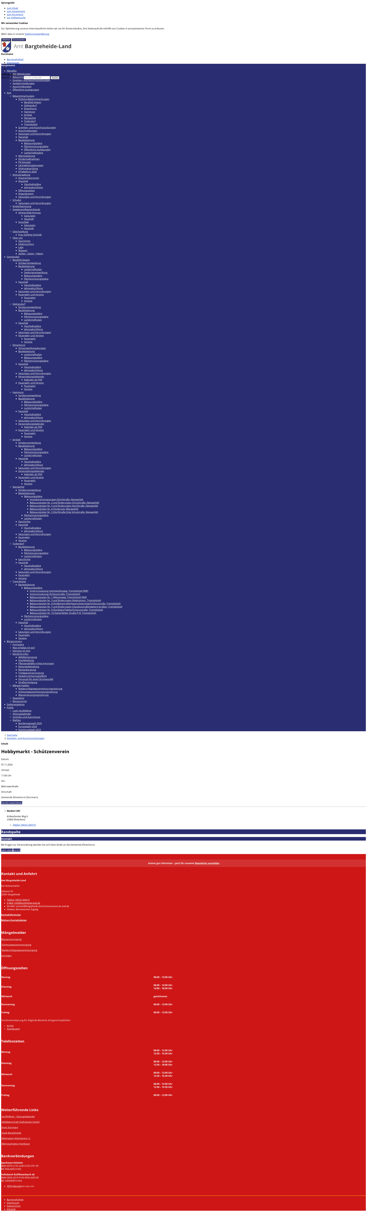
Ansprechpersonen (28, 178)
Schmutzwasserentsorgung (16, 944)
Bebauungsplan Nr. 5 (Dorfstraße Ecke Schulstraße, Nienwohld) (64, 512)
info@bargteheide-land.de (23, 903)
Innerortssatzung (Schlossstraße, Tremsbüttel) (55, 594)
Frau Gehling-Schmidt (30, 234)
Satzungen (29, 215)
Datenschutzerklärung (37, 34)
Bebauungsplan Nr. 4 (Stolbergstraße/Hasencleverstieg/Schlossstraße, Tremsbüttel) (75, 603)
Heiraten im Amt (21, 650)
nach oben (7, 850)
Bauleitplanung (26, 140)
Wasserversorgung (11, 939)
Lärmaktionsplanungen (30, 165)
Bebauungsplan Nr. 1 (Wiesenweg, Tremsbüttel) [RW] (58, 597)
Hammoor (29, 111)
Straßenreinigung (27, 682)
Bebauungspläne (33, 143)
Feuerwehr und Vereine (31, 294)
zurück (16, 850)
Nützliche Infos (21, 654)
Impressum (13, 62)
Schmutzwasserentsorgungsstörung (38, 691)
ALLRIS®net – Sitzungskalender (18, 1116)
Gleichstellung (20, 231)
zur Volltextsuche (16, 17)
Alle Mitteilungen (22, 74)
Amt (9, 92)
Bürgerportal (20, 701)
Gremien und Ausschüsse (26, 717)
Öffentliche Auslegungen (26, 89)
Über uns (18, 237)
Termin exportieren (11, 802)
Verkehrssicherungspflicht (32, 676)
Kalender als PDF (33, 379)
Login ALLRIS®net (22, 710)
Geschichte (24, 241)
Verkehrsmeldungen (24, 83)
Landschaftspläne (33, 152)
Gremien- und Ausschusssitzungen (31, 80)
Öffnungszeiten (26, 190)
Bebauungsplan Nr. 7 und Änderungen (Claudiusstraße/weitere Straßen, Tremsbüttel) (76, 606)
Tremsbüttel (30, 124)
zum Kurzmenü (15, 14)
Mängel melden (21, 685)
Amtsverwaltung (21, 174)
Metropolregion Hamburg (16, 1143)
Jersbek (28, 114)
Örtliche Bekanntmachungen (33, 99)
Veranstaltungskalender (31, 376)
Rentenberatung (27, 669)
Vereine (28, 300)
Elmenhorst (30, 108)
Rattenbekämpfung (28, 666)
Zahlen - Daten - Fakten (30, 253)
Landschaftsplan (33, 269)
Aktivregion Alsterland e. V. (16, 1138)
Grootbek (23, 222)
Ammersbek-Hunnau (29, 212)
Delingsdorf (30, 105)
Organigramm (26, 193)
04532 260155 (24, 825)
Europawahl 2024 (27, 726)
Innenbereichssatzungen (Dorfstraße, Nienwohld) (56, 499)
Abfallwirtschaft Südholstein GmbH (21, 1122)
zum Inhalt (12, 8)
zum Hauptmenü (16, 11)
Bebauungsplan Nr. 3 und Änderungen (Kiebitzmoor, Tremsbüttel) (65, 600)
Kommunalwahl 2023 (29, 729)
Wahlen (17, 720)
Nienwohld (30, 118)
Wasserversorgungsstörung (33, 695)
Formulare (18, 644)
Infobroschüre (26, 244)
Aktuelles (12, 70)
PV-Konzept (24, 162)
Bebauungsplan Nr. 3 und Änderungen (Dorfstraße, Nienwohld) (64, 505)
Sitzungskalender (22, 713)
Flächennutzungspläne (36, 146)
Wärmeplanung (26, 155)
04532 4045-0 (18, 899)
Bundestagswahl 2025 (30, 723)
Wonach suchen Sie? (12, 77)
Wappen (22, 250)
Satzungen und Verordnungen (34, 133)
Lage (20, 247)
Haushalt (23, 137)
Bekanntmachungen (23, 77)
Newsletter (18, 698)
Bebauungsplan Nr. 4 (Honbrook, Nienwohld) (54, 509)
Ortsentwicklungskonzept (32, 348)
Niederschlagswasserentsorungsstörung (40, 688)
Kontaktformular (11, 914)
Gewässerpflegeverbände (26, 209)
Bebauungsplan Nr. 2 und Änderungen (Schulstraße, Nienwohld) (64, 502)
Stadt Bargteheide (11, 1132)
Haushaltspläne (32, 184)
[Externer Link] (1, 1127)
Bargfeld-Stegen (32, 102)
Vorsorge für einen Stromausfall (35, 679)
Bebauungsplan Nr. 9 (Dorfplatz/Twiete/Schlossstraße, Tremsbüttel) (66, 609)
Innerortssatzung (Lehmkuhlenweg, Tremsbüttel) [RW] (59, 591)
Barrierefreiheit (15, 59)
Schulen (17, 200)
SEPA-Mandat (14, 1186)
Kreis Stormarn (10, 1127)
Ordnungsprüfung (28, 168)
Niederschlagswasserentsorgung (19, 950)
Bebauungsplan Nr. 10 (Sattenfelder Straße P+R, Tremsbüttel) (63, 613)
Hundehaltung (26, 660)
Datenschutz (14, 1206)
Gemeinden (13, 256)
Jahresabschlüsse (33, 187)
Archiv (10, 1025)
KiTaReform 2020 (27, 171)
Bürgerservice (14, 641)
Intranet (11, 69)
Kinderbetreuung (22, 206)
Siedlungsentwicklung (35, 272)
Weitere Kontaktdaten (14, 920)
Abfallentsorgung (27, 657)
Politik (10, 707)
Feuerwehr (30, 297)
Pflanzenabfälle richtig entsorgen (36, 663)
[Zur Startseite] (36, 51)
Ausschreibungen (22, 86)
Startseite (12, 735)
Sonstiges (6, 955)
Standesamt (13, 1028)
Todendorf (30, 121)
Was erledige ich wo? (24, 647)
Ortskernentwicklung (29, 263)
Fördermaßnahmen (29, 159)
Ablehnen (6, 40)
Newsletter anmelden (207, 863)
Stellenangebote (16, 704)
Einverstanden (19, 40)
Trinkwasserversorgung (31, 672)
